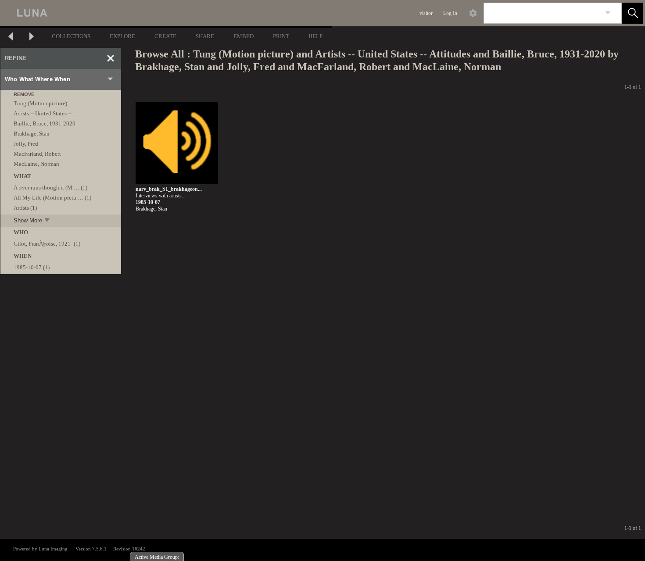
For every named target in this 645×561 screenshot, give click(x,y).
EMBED (243, 36)
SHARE (205, 36)
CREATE (165, 36)
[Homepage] (165, 13)
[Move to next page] (31, 37)
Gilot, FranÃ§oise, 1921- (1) (47, 243)
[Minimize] (110, 58)
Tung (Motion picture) (40, 103)
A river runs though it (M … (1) (50, 187)
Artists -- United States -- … (46, 113)
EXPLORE (122, 36)
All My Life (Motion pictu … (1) (52, 197)
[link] (608, 13)
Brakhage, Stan (32, 133)
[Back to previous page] (10, 37)
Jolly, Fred (26, 143)
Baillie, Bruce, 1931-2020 (44, 123)
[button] (632, 13)
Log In (450, 13)
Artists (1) (25, 207)
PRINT (281, 36)
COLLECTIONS (71, 36)
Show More (28, 220)
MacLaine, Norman (36, 164)
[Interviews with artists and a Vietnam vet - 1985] (177, 143)
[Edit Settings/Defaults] (473, 13)
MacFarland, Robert (37, 153)
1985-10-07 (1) (32, 267)
